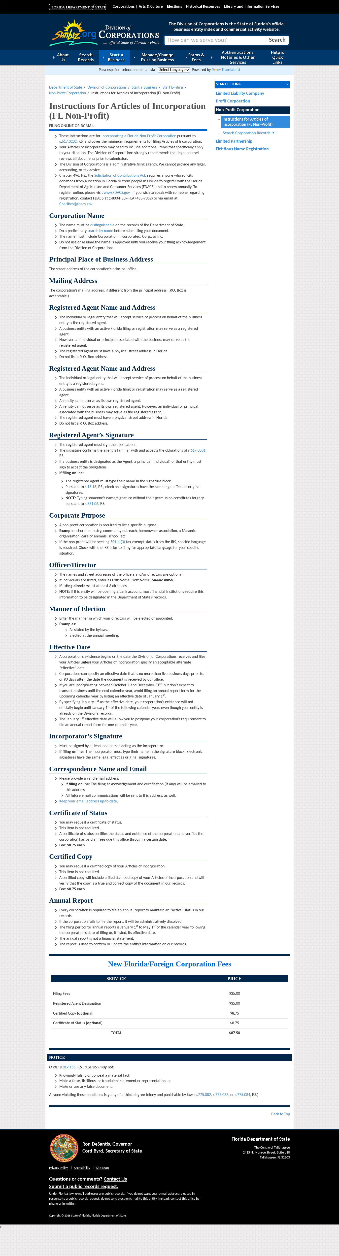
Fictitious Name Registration (242, 149)
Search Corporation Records (247, 133)
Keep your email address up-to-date (88, 801)
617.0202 (69, 142)
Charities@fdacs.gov (75, 204)
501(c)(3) (117, 542)
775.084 (243, 1095)
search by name (100, 231)
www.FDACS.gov (117, 193)
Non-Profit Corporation (67, 93)
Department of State (65, 88)
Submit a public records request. (83, 1186)
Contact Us (115, 1179)
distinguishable (102, 225)
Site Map (102, 1168)
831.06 (92, 504)
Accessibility (82, 1168)
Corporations (124, 7)
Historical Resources (203, 7)
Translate (229, 70)
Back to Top (280, 1114)
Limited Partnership (234, 141)
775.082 (204, 1095)
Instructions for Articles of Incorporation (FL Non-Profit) (247, 122)
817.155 (69, 1067)
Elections (174, 7)
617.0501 (198, 451)
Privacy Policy (58, 1168)
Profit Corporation (233, 101)
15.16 (91, 487)
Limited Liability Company (240, 93)
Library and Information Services (251, 7)
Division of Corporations (107, 88)
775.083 (221, 1095)
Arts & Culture (151, 7)
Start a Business (144, 88)
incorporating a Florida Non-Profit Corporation (139, 136)
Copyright (55, 1215)
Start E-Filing (173, 88)
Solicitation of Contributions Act (119, 176)
